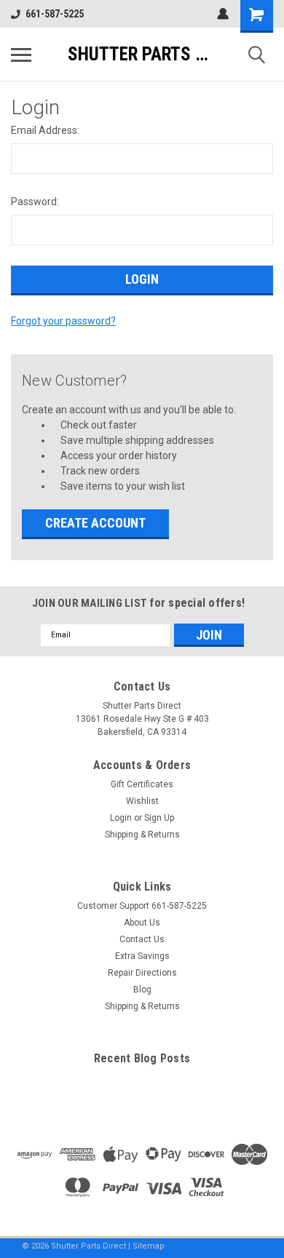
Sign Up (159, 818)
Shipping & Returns (142, 834)
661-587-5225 (54, 14)
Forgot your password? (63, 321)
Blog (142, 989)
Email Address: (45, 130)
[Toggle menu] (21, 54)
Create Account (95, 522)
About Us (142, 922)
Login (121, 818)
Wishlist (142, 801)
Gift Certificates (142, 784)
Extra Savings (142, 956)
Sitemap (149, 1246)
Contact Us (142, 939)
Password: (35, 201)
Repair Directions (142, 973)
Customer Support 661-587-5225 (142, 906)
